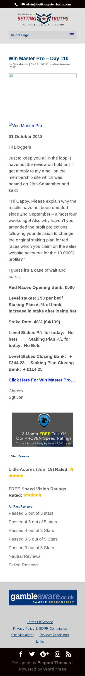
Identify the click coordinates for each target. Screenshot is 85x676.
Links (40, 641)
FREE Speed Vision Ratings (37, 489)
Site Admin (20, 64)
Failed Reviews (24, 565)
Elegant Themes (54, 662)
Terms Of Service (40, 622)
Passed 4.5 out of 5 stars (33, 521)
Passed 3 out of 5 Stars (31, 547)
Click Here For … (42, 380)
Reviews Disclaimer (54, 635)
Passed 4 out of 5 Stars (31, 530)
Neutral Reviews (25, 556)
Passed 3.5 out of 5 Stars (33, 539)
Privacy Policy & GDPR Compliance (40, 628)
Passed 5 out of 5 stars (31, 513)
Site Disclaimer (22, 635)
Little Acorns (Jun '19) (31, 469)
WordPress (54, 669)
